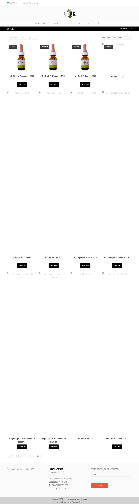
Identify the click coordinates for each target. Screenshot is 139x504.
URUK (61, 499)
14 (33, 456)
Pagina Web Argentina (74, 502)
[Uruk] (69, 14)
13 (28, 456)
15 (38, 456)
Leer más (22, 85)
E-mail (93, 474)
